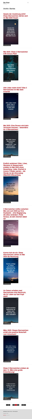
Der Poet (6, 2)
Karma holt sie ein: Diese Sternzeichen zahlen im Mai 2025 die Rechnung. (14, 254)
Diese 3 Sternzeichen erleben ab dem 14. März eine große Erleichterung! (16, 370)
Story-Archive (15, 411)
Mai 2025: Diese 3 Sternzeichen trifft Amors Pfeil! (15, 52)
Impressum (5, 411)
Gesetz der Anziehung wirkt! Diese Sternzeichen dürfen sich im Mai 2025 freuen (15, 16)
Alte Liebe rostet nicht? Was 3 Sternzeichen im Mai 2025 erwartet (15, 89)
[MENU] (28, 2)
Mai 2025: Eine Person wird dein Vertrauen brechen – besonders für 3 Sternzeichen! (15, 127)
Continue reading (7, 45)
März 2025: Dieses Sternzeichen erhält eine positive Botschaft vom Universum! (15, 332)
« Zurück (7, 405)
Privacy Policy (9, 411)
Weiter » (25, 405)
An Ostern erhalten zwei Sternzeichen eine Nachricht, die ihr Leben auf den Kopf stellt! (14, 293)
